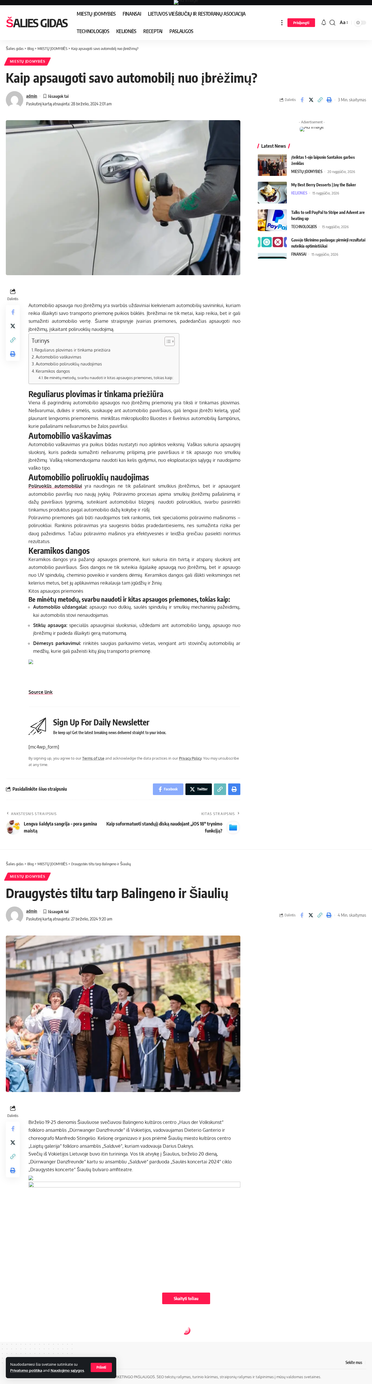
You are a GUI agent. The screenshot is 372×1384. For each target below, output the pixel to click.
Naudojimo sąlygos (67, 1370)
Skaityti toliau (186, 1298)
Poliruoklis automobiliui (55, 486)
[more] (282, 22)
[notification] (324, 22)
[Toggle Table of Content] (166, 341)
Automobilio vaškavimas (58, 356)
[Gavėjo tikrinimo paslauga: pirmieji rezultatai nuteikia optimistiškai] (272, 248)
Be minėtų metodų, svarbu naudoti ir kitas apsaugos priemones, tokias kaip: (108, 377)
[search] (332, 22)
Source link (40, 692)
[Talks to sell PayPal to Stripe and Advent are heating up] (272, 220)
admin (31, 95)
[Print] (329, 99)
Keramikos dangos (53, 371)
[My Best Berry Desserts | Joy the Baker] (272, 192)
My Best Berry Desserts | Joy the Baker (323, 184)
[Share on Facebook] (302, 99)
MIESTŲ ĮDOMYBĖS (27, 61)
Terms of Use (93, 758)
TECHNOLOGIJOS (304, 226)
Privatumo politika (26, 1370)
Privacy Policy (190, 758)
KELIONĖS (299, 193)
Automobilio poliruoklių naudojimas (69, 363)
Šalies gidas (36, 23)
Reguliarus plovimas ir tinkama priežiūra (72, 349)
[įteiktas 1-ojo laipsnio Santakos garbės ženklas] (272, 165)
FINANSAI (298, 254)
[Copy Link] (320, 99)
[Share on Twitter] (311, 99)
